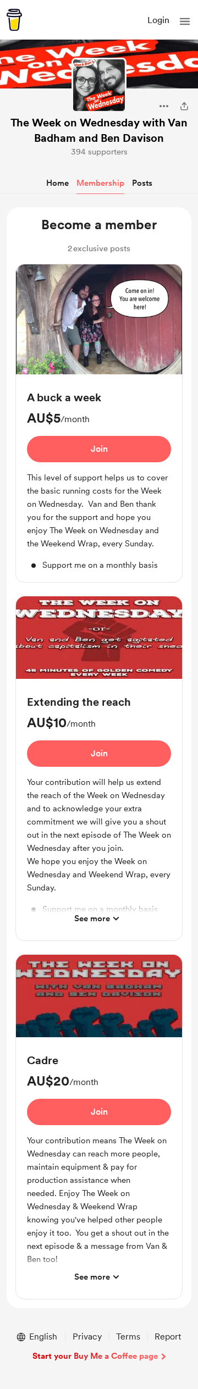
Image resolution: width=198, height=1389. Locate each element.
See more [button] (92, 918)
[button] (184, 21)
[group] (99, 423)
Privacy (87, 1336)
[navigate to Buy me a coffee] (14, 20)
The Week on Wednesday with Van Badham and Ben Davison (99, 130)
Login (158, 20)
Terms (128, 1336)
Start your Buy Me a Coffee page (95, 1356)
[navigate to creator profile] (99, 85)
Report (168, 1336)
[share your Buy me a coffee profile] (184, 106)
